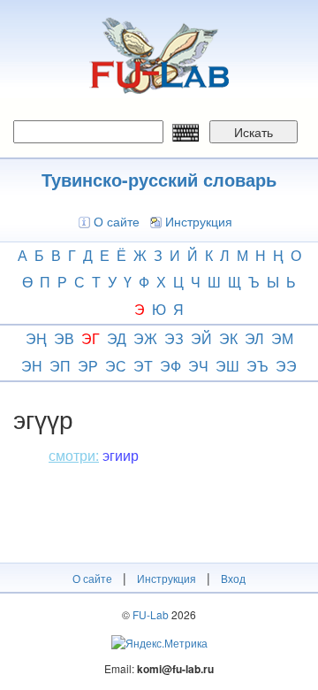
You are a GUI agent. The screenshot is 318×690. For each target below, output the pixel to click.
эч (198, 366)
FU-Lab (150, 614)
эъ (257, 366)
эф (170, 366)
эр (88, 366)
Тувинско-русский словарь (159, 179)
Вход (233, 578)
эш (227, 366)
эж (145, 338)
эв (64, 338)
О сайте (117, 221)
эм (282, 338)
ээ (286, 366)
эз (174, 338)
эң (36, 338)
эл (254, 338)
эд (116, 338)
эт (143, 366)
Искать (253, 132)
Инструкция (198, 221)
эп (60, 366)
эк (228, 338)
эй (201, 338)
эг (90, 338)
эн (31, 366)
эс (115, 366)
